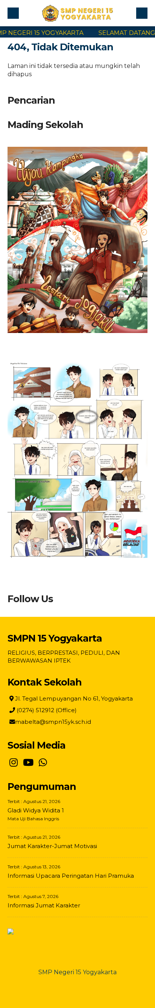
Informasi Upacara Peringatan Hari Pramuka (71, 875)
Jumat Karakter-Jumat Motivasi (52, 846)
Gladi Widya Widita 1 (36, 810)
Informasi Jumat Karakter (44, 905)
